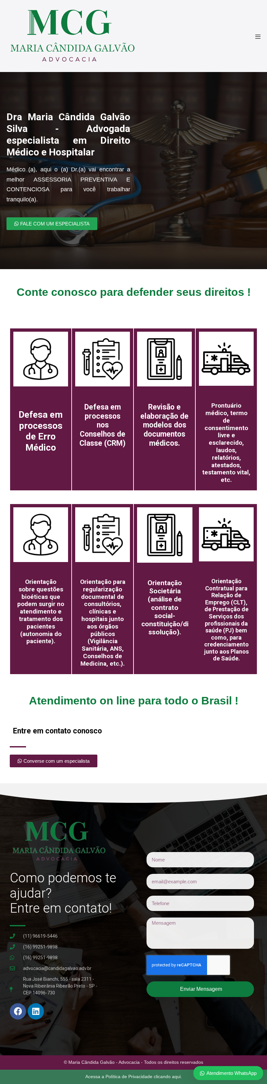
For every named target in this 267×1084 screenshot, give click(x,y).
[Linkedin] (36, 1011)
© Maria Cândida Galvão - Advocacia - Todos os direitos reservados (133, 1062)
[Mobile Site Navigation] (257, 36)
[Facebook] (18, 1011)
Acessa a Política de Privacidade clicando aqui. (133, 1076)
